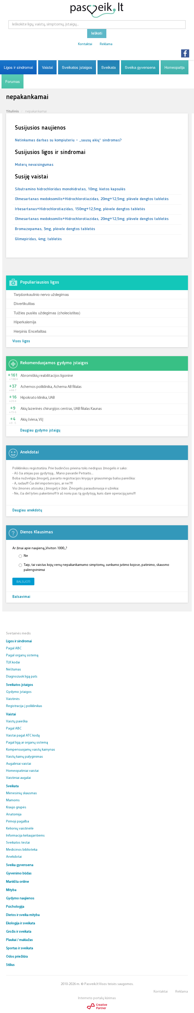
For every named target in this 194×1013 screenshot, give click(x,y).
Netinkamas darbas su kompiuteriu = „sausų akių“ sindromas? (68, 140)
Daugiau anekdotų (27, 510)
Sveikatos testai (18, 843)
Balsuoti (23, 581)
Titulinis (12, 111)
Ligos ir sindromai (18, 67)
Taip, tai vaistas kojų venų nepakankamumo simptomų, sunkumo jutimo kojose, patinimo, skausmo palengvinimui (96, 567)
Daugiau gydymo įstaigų (40, 431)
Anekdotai (14, 857)
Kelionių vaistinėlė (20, 829)
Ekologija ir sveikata (20, 923)
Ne (26, 556)
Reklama (106, 44)
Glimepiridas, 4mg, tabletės (38, 239)
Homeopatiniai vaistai (22, 771)
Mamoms (13, 800)
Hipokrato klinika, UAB (37, 398)
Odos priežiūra (17, 957)
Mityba (11, 890)
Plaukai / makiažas (19, 940)
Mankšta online (17, 882)
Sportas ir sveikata (19, 948)
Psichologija (15, 907)
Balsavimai (21, 597)
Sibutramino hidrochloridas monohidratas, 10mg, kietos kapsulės (70, 189)
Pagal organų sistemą (22, 655)
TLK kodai (13, 662)
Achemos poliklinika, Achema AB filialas (51, 387)
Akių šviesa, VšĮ (31, 420)
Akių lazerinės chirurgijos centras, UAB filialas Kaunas (61, 409)
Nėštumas (13, 669)
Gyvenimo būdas (19, 873)
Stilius (10, 965)
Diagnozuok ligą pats (21, 677)
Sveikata (108, 67)
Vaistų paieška (17, 721)
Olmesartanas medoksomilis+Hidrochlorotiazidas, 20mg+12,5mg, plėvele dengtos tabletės (91, 199)
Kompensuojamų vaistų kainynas (30, 750)
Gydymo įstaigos (19, 692)
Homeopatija (174, 67)
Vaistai (47, 67)
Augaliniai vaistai (18, 764)
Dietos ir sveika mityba (23, 915)
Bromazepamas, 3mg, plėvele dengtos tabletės (55, 229)
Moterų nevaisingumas (34, 165)
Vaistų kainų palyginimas (24, 757)
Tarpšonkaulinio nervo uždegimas (41, 294)
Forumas (12, 81)
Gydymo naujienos (20, 898)
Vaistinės (13, 699)
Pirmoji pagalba (17, 821)
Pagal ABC (13, 648)
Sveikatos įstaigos (77, 67)
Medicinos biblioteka (21, 850)
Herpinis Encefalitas (30, 331)
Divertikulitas (24, 303)
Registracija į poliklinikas (24, 706)
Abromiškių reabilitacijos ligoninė (46, 376)
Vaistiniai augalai (18, 778)
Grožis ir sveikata (18, 932)
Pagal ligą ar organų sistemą (27, 743)
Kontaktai (85, 44)
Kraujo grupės (16, 807)
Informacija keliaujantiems (25, 836)
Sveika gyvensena (140, 67)
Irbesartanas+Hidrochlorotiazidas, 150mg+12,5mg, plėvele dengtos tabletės (80, 209)
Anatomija (13, 814)
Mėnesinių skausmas (21, 793)
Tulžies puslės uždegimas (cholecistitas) (47, 312)
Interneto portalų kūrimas (97, 998)
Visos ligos (21, 341)
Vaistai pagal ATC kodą (23, 736)
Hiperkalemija (25, 321)
